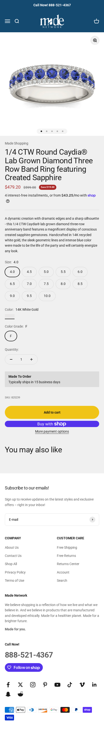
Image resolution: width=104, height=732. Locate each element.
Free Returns (66, 556)
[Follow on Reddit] (20, 694)
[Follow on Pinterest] (45, 684)
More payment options (52, 431)
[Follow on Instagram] (33, 684)
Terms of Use (14, 580)
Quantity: (12, 349)
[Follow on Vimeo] (82, 684)
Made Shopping (16, 143)
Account (63, 572)
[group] (52, 84)
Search (62, 580)
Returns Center (68, 564)
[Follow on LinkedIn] (94, 684)
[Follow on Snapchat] (8, 694)
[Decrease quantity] (11, 359)
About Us (12, 547)
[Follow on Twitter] (20, 684)
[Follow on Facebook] (8, 684)
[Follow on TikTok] (70, 684)
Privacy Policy (15, 572)
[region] (52, 84)
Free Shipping (67, 547)
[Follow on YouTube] (57, 684)
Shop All (11, 564)
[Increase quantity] (31, 359)
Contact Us (13, 556)
